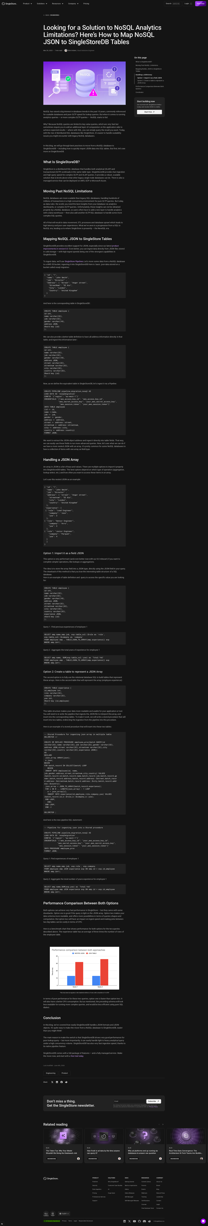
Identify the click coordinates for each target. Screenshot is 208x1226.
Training (144, 1197)
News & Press (160, 1193)
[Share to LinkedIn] (56, 1082)
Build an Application (131, 1185)
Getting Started (129, 1181)
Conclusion (139, 92)
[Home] (9, 3)
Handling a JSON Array (144, 75)
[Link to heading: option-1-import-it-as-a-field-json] (42, 553)
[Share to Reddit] (66, 1082)
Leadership (159, 1197)
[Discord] (144, 1221)
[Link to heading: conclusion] (41, 1018)
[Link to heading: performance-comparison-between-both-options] (41, 903)
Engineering (54, 15)
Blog (47, 15)
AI (108, 1189)
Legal (158, 1204)
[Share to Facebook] (61, 1082)
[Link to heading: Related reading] (41, 1124)
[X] (129, 1221)
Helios (127, 1189)
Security (94, 1185)
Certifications (145, 1200)
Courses (143, 1204)
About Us (159, 1181)
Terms (70, 1221)
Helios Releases (129, 1193)
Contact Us (159, 1208)
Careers (158, 1200)
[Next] (163, 1124)
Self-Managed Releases (132, 1200)
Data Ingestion (96, 1189)
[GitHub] (139, 1221)
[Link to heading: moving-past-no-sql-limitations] (41, 191)
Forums (143, 1185)
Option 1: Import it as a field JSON (149, 78)
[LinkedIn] (124, 1221)
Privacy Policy (153, 1107)
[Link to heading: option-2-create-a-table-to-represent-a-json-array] (42, 671)
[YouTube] (134, 1221)
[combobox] (64, 1213)
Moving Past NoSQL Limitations (147, 65)
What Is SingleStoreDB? (144, 62)
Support (94, 1200)
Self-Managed (129, 1197)
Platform (95, 1181)
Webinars (144, 1193)
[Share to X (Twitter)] (52, 1082)
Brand (158, 1185)
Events (143, 1189)
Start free (200, 4)
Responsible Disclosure (86, 1221)
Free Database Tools (147, 1208)
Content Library (146, 1181)
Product (65, 1073)
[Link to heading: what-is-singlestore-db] (41, 162)
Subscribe (152, 1101)
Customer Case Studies (115, 1185)
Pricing (94, 1193)
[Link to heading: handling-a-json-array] (41, 460)
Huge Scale (111, 1193)
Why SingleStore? (113, 1181)
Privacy (64, 1221)
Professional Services (98, 1197)
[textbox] (129, 1101)
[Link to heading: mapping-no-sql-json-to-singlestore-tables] (41, 239)
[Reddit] (149, 1221)
